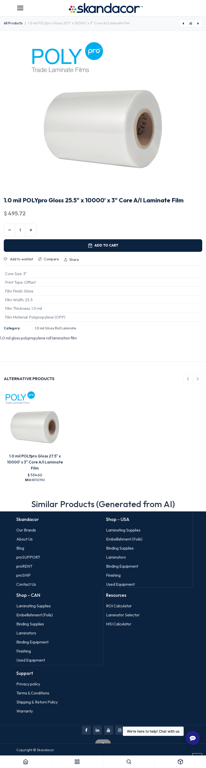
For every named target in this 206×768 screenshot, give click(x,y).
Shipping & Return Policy (37, 701)
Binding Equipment (122, 566)
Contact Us (26, 584)
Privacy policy (28, 683)
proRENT (24, 566)
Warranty (24, 711)
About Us (24, 539)
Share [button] (74, 259)
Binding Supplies (120, 548)
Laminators (116, 557)
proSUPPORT (28, 557)
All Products (13, 23)
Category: (12, 328)
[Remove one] (9, 230)
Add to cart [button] (106, 245)
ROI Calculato (118, 605)
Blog (20, 548)
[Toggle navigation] (20, 8)
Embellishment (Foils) (124, 539)
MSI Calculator (118, 623)
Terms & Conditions (32, 692)
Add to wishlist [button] (21, 259)
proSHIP (23, 575)
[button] (187, 378)
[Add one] (30, 230)
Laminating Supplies (123, 530)
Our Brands (26, 530)
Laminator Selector (123, 614)
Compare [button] (51, 259)
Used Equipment (120, 584)
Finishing (113, 575)
